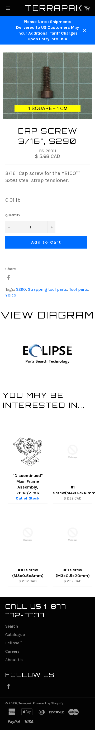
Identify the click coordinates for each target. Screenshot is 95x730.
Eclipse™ (13, 642)
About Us (14, 659)
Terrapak (47, 8)
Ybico (10, 295)
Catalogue (15, 634)
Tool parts (78, 289)
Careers (12, 651)
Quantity (12, 215)
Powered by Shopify (48, 703)
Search (11, 626)
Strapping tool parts (47, 289)
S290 (21, 289)
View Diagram (47, 315)
